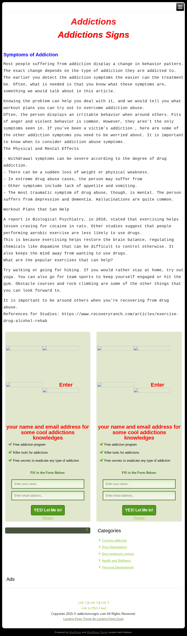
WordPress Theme (97, 632)
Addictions (93, 21)
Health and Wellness (116, 560)
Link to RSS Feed (93, 608)
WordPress (75, 632)
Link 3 (105, 602)
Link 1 (82, 602)
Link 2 (93, 602)
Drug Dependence (114, 547)
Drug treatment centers (118, 554)
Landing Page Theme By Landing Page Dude (93, 619)
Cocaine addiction (114, 540)
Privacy (47, 518)
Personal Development (118, 567)
